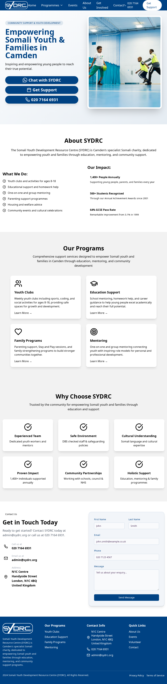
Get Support (152, 5)
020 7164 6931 (54, 535)
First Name (100, 519)
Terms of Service (155, 675)
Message (99, 566)
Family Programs (55, 642)
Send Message (127, 597)
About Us (134, 631)
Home (32, 5)
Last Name (134, 519)
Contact (118, 5)
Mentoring (51, 647)
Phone (97, 550)
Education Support (56, 637)
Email (97, 535)
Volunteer (135, 642)
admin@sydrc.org (15, 535)
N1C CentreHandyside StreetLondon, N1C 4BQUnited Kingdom (102, 637)
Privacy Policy (136, 675)
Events (72, 5)
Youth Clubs (52, 631)
